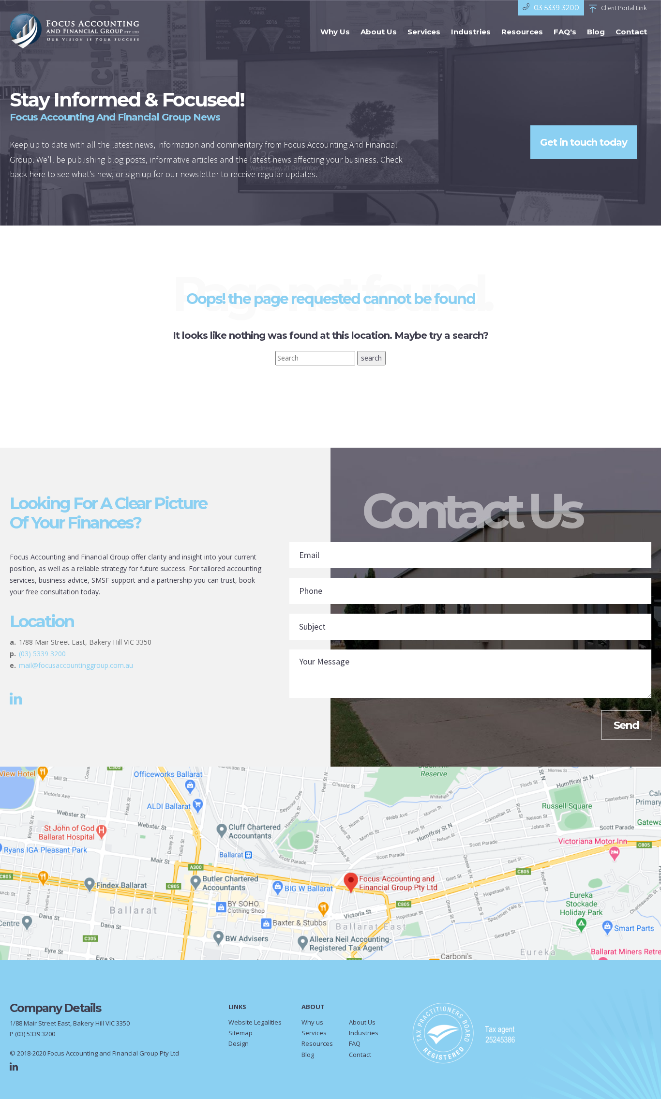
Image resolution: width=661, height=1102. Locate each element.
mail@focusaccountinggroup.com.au (76, 665)
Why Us (335, 31)
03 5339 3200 (556, 7)
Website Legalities (255, 1022)
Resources (522, 31)
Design (238, 1043)
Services (423, 31)
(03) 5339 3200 (42, 653)
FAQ (355, 1043)
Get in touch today (583, 142)
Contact (631, 31)
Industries (471, 31)
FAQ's (565, 31)
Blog (596, 31)
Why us (312, 1022)
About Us (379, 31)
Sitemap (240, 1032)
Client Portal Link (623, 7)
